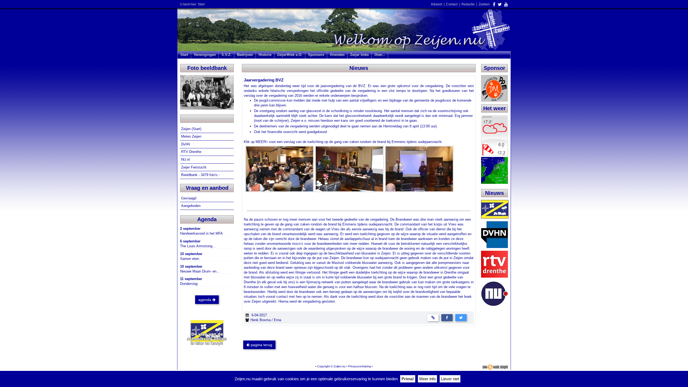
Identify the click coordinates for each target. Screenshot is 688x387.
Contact (451, 4)
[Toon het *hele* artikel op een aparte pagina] (433, 317)
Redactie (468, 4)
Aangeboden (191, 206)
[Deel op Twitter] (461, 317)
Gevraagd (189, 198)
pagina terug (261, 345)
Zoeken (484, 4)
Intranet (436, 4)
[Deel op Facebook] (447, 317)
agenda (205, 300)
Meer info (427, 379)
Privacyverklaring (359, 366)
